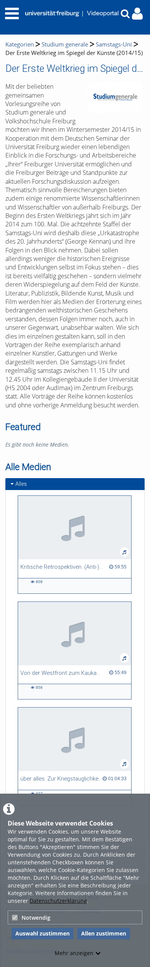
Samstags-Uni (114, 44)
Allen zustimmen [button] (103, 933)
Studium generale (65, 44)
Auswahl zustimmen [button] (42, 933)
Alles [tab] (21, 484)
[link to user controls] (137, 13)
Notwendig (36, 917)
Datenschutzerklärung (58, 900)
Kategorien (19, 44)
